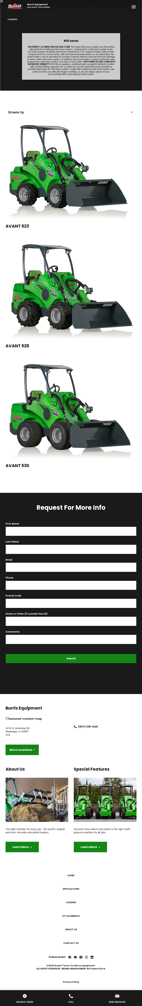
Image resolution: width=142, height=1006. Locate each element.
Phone (10, 577)
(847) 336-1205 (88, 726)
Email (9, 559)
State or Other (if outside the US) (27, 613)
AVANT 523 (17, 226)
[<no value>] (69, 957)
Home (71, 875)
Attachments (71, 916)
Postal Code (13, 595)
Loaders (71, 902)
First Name (12, 523)
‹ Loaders (12, 19)
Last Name (12, 541)
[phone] (75, 727)
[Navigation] (133, 7)
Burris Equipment (37, 4)
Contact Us (71, 943)
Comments (13, 631)
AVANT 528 (17, 346)
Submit (71, 658)
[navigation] (73, 909)
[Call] (71, 996)
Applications (71, 888)
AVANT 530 (17, 465)
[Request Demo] (25, 996)
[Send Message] (117, 996)
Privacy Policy (71, 981)
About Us (71, 929)
